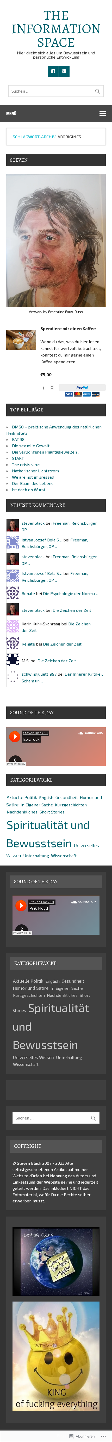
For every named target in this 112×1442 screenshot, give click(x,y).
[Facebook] (53, 71)
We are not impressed (33, 476)
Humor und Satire (30, 988)
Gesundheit (66, 797)
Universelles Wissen (33, 1057)
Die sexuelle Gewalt (30, 445)
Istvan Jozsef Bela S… (42, 539)
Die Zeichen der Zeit (72, 610)
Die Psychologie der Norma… (70, 593)
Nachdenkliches (22, 811)
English (46, 797)
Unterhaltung (36, 855)
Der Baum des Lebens (32, 483)
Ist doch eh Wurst (28, 489)
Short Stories (52, 811)
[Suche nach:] (56, 90)
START (18, 458)
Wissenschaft (64, 855)
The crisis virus (26, 464)
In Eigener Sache (37, 804)
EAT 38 (18, 439)
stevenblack (33, 523)
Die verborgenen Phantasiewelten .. (45, 451)
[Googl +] (64, 71)
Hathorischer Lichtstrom (35, 470)
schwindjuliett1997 (39, 673)
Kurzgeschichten (71, 804)
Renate (28, 593)
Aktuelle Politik (22, 797)
